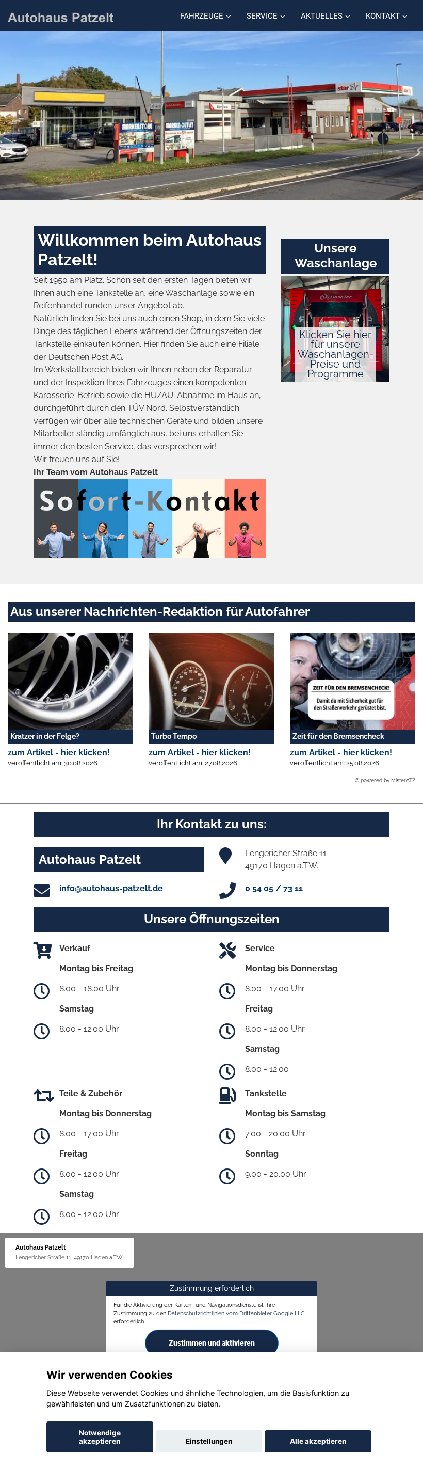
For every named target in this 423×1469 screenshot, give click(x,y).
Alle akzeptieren (318, 1441)
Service (262, 16)
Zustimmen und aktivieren (212, 1343)
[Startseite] (60, 17)
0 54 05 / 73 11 (274, 888)
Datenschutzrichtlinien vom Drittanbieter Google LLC (236, 1313)
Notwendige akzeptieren (100, 1437)
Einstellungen (209, 1441)
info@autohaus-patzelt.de (111, 888)
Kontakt (383, 16)
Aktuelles (322, 16)
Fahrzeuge (201, 16)
